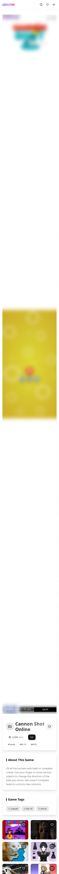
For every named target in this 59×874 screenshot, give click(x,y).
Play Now (15, 837)
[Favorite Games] (47, 4)
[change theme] (54, 4)
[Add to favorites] (49, 726)
